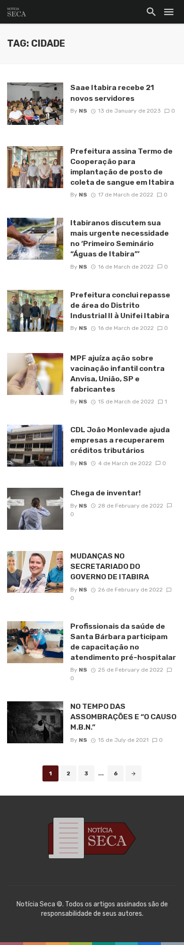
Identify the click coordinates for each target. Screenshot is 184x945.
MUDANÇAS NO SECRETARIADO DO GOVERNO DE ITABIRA (109, 566)
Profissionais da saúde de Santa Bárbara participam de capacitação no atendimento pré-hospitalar (123, 642)
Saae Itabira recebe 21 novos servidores (112, 92)
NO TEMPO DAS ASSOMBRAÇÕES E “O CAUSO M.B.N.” (123, 716)
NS (83, 110)
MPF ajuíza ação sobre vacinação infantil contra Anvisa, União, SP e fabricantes (117, 373)
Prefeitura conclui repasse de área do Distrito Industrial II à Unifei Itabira (120, 305)
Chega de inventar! (105, 492)
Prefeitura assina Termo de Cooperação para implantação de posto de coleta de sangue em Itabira (122, 167)
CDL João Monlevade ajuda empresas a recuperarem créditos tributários (120, 440)
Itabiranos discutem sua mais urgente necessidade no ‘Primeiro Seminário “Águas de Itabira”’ (119, 238)
